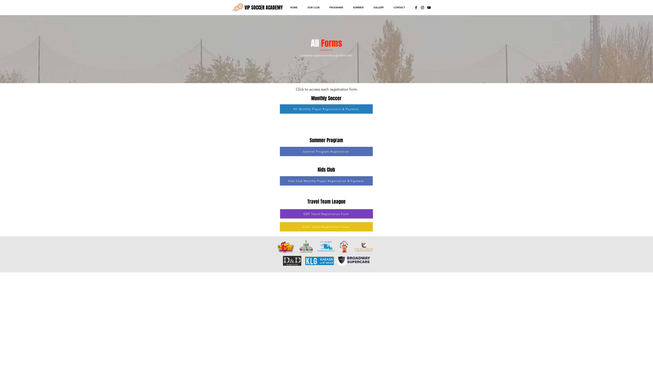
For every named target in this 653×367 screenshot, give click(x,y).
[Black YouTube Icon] (429, 7)
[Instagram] (422, 7)
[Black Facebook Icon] (416, 7)
